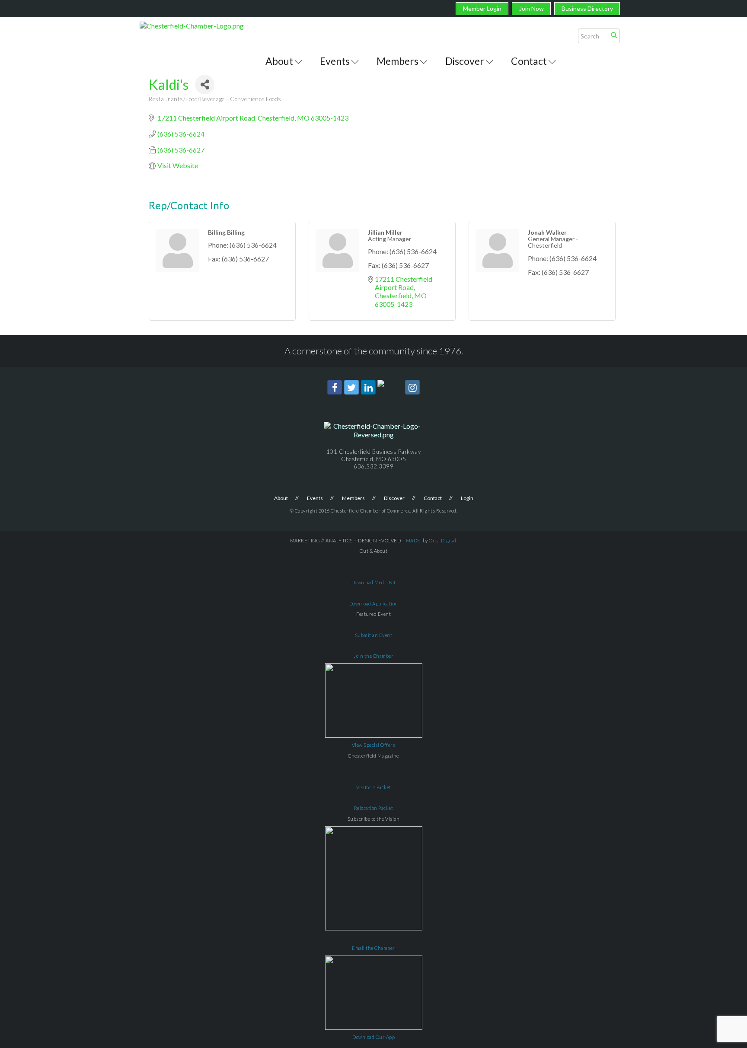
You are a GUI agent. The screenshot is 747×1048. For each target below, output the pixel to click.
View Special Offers (374, 745)
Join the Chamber (373, 656)
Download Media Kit (373, 582)
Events (335, 61)
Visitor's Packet (373, 787)
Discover (464, 61)
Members (397, 61)
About (279, 61)
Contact (529, 61)
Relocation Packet (373, 808)
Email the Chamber (373, 948)
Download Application (373, 603)
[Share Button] (204, 84)
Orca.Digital (442, 540)
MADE (413, 540)
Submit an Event (374, 635)
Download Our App (373, 1037)
